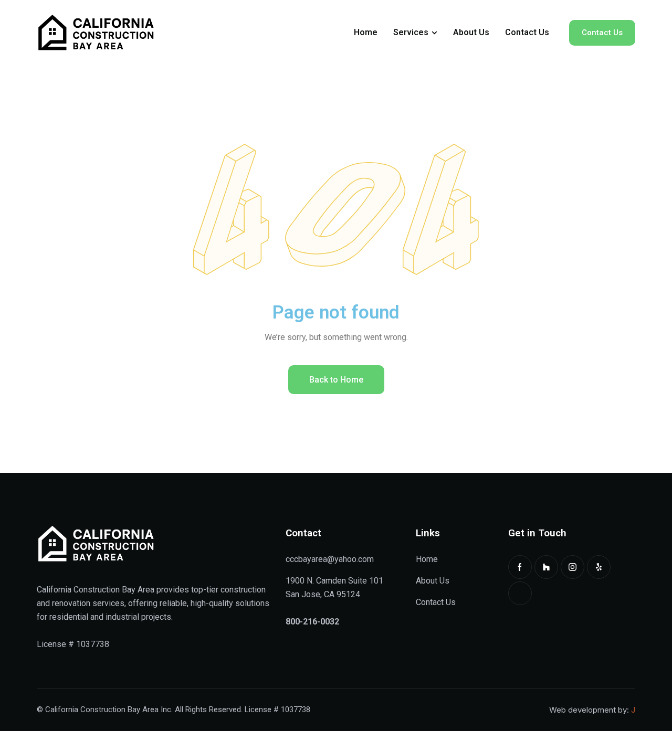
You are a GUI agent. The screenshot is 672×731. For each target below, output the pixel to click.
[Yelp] (599, 567)
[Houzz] (546, 567)
